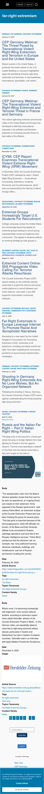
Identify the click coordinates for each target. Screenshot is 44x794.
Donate (20, 4)
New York (18, 762)
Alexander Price (7, 419)
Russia (5, 412)
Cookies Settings (22, 756)
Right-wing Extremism (27, 368)
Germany (33, 90)
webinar (5, 34)
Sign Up (29, 4)
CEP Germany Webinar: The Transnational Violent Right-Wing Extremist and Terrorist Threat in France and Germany (21, 107)
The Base (6, 582)
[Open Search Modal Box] (37, 4)
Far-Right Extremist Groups (14, 588)
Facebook (19, 255)
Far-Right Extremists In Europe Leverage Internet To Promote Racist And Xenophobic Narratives (21, 325)
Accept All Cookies (22, 790)
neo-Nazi (25, 308)
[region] (22, 781)
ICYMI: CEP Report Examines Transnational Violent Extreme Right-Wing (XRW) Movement (20, 161)
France (24, 90)
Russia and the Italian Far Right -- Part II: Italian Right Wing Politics (21, 428)
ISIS (28, 250)
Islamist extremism (24, 204)
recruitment (7, 201)
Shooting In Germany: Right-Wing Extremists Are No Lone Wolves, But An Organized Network (22, 381)
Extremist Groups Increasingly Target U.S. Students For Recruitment (21, 215)
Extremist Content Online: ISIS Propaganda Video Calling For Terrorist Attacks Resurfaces (21, 268)
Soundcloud (30, 255)
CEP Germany (16, 34)
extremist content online (14, 250)
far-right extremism (32, 34)
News (4, 595)
